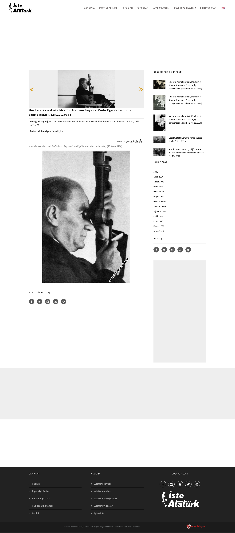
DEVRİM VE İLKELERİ (185, 8)
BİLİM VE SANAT (209, 8)
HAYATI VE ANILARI (108, 8)
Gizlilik (35, 513)
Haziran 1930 (159, 201)
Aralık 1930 (158, 231)
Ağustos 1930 (159, 211)
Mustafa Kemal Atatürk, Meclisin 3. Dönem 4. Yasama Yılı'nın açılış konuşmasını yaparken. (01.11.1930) (185, 85)
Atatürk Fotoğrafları (105, 498)
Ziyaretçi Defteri (41, 491)
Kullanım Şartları (41, 498)
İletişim (36, 483)
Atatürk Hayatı (102, 483)
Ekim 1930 (158, 221)
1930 (155, 171)
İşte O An (99, 513)
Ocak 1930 (158, 176)
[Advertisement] (117, 48)
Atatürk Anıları (102, 491)
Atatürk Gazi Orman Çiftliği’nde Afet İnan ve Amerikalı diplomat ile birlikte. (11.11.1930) (186, 152)
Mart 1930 (158, 186)
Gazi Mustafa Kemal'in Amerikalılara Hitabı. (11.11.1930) (185, 139)
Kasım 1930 (158, 226)
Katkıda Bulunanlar (42, 505)
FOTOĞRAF (143, 8)
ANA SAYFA (89, 8)
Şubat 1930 (158, 181)
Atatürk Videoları (103, 505)
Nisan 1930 (158, 191)
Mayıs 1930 (158, 196)
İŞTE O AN (128, 8)
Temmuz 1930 (159, 206)
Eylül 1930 (158, 216)
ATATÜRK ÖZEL (162, 8)
